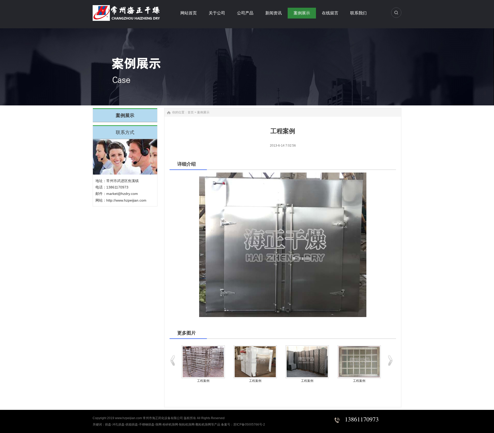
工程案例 (203, 381)
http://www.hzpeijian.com (126, 200)
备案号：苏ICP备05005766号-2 (243, 424)
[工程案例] (203, 361)
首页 (191, 112)
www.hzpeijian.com (128, 418)
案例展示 (203, 112)
